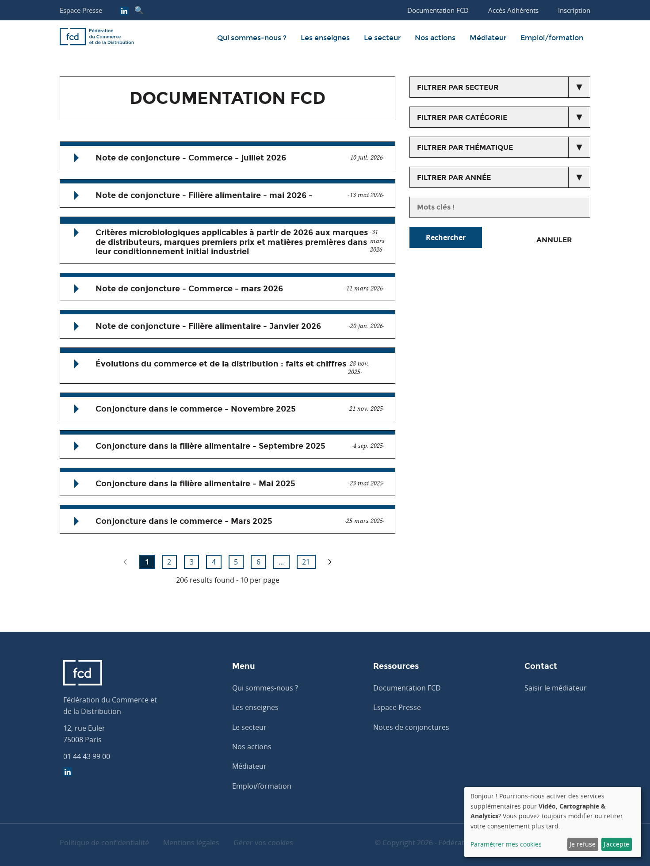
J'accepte (616, 844)
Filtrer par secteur (458, 87)
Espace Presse (81, 10)
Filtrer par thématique (465, 147)
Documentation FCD (407, 688)
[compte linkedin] (124, 12)
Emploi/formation (551, 38)
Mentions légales (191, 842)
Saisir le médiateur (555, 688)
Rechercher (446, 237)
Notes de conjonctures (411, 727)
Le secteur (382, 38)
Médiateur (488, 38)
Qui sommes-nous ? (252, 38)
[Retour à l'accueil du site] (97, 38)
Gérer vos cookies (263, 842)
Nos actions (435, 38)
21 (306, 562)
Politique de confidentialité (104, 842)
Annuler (554, 240)
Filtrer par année (454, 177)
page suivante (330, 562)
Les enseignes (325, 38)
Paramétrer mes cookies (506, 844)
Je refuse (583, 844)
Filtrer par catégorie (462, 117)
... (281, 562)
